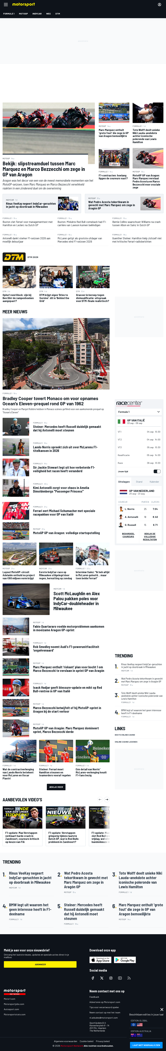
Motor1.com (9, 998)
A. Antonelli (131, 516)
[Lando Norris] (121, 509)
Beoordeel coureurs (128, 535)
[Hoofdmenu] (5, 4)
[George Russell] (121, 524)
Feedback (94, 996)
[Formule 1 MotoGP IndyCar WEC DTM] (139, 411)
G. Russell (130, 524)
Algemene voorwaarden (65, 1041)
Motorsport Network (72, 1045)
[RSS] (129, 978)
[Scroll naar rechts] (107, 799)
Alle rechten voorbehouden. (99, 1045)
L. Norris (129, 508)
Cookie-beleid (86, 1041)
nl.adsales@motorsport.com (103, 1017)
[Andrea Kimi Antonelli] (121, 516)
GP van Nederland (141, 490)
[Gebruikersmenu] (159, 4)
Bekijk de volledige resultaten (150, 536)
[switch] (156, 471)
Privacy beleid (103, 1041)
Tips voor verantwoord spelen (104, 1007)
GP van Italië (136, 420)
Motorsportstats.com (14, 1014)
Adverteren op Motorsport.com (104, 1002)
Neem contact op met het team (104, 1012)
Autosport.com (11, 1009)
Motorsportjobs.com (14, 1004)
